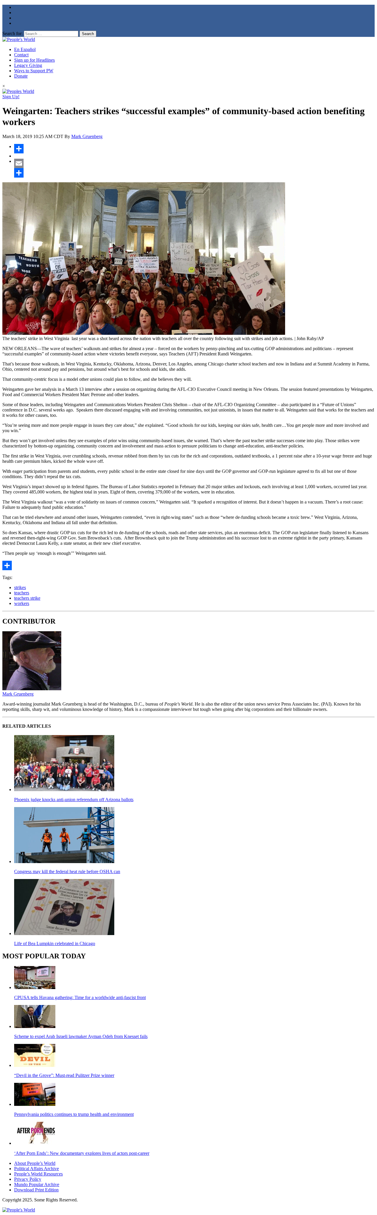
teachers (21, 592)
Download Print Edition (36, 1189)
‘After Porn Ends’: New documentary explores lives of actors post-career (81, 1153)
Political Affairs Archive (36, 1168)
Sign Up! (10, 96)
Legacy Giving (28, 65)
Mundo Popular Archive (36, 1184)
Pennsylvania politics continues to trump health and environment (74, 1114)
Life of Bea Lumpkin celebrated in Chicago (54, 943)
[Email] (194, 163)
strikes (20, 587)
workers (21, 603)
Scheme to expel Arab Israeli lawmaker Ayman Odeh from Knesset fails (81, 1036)
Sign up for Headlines (34, 60)
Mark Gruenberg (86, 136)
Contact (21, 54)
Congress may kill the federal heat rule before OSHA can (67, 871)
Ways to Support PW (33, 70)
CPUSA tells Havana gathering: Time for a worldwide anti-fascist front (80, 997)
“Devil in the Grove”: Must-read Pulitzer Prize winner (64, 1075)
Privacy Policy (27, 1179)
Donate (21, 75)
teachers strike (27, 598)
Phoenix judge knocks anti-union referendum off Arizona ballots (73, 799)
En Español (25, 49)
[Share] (194, 148)
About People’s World (34, 1163)
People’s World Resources (38, 1173)
